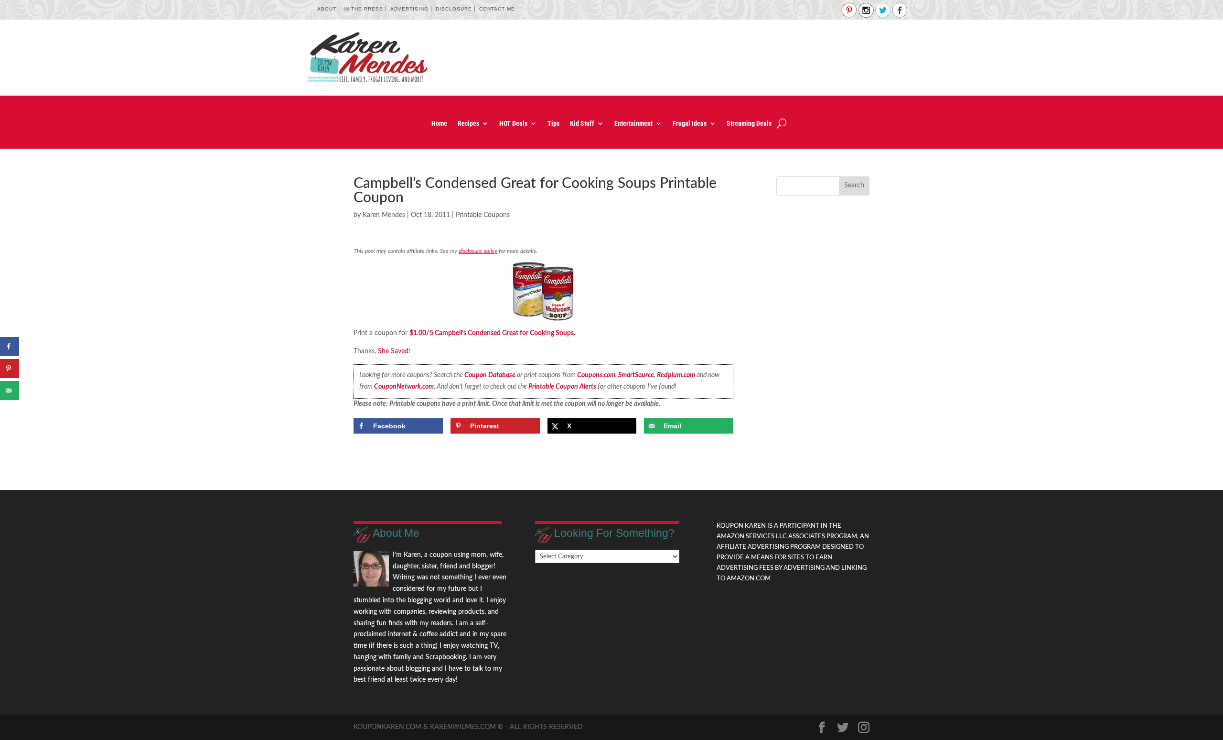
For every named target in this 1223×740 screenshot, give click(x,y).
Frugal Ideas (690, 123)
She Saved (393, 351)
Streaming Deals (749, 123)
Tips (553, 123)
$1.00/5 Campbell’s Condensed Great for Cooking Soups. (492, 333)
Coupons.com (596, 375)
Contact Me (497, 8)
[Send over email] (9, 390)
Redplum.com (676, 375)
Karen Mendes (384, 215)
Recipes (468, 123)
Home (439, 123)
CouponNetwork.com (404, 386)
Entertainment (633, 123)
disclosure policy (478, 251)
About (326, 8)
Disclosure (454, 8)
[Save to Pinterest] (9, 368)
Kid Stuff (582, 123)
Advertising (409, 8)
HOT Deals (513, 123)
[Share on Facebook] (9, 346)
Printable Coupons (483, 215)
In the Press (363, 8)
